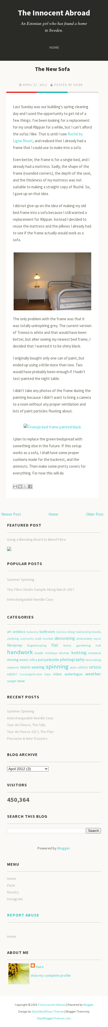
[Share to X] (25, 486)
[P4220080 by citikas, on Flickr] (52, 424)
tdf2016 (95, 667)
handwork (20, 652)
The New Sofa (52, 69)
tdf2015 (83, 667)
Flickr (11, 885)
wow (21, 680)
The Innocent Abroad (54, 13)
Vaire (40, 966)
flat (54, 645)
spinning (57, 666)
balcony (32, 632)
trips (48, 674)
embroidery (84, 639)
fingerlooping (36, 645)
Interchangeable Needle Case (30, 599)
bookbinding (83, 632)
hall (98, 645)
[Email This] (15, 486)
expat (97, 639)
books (96, 632)
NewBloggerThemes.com (54, 1018)
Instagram (15, 899)
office (33, 660)
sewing (38, 667)
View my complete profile (51, 975)
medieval (94, 653)
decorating (65, 638)
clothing (13, 639)
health (39, 653)
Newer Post (11, 514)
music (24, 659)
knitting (79, 652)
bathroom (47, 631)
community (27, 639)
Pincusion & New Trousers (27, 738)
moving (13, 659)
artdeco (19, 631)
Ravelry (13, 892)
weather (93, 674)
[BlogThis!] (20, 486)
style (73, 667)
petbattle (51, 659)
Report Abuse (23, 915)
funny (67, 645)
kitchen (64, 653)
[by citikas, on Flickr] (52, 279)
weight (12, 681)
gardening (83, 645)
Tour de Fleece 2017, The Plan (30, 731)
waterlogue (73, 674)
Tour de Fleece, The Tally (26, 724)
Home (54, 47)
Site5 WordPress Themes (48, 1011)
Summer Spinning (20, 579)
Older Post (95, 514)
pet (41, 659)
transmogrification (31, 674)
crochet (47, 639)
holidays (51, 653)
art (9, 631)
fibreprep (14, 645)
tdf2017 (12, 674)
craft (38, 639)
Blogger (63, 848)
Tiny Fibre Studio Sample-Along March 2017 (40, 589)
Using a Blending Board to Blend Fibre (36, 539)
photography (72, 659)
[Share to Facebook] (30, 486)
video (57, 674)
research (13, 667)
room (25, 667)
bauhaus (61, 632)
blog (71, 632)
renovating (93, 660)
